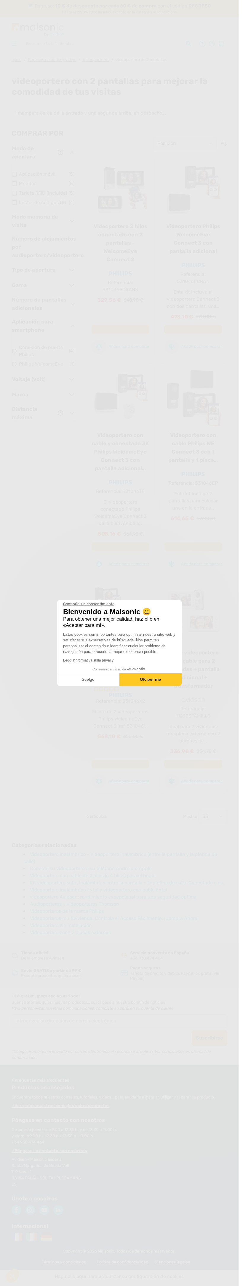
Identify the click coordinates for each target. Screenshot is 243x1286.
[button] (12, 1276)
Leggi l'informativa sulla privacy (88, 660)
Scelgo (88, 679)
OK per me (150, 679)
